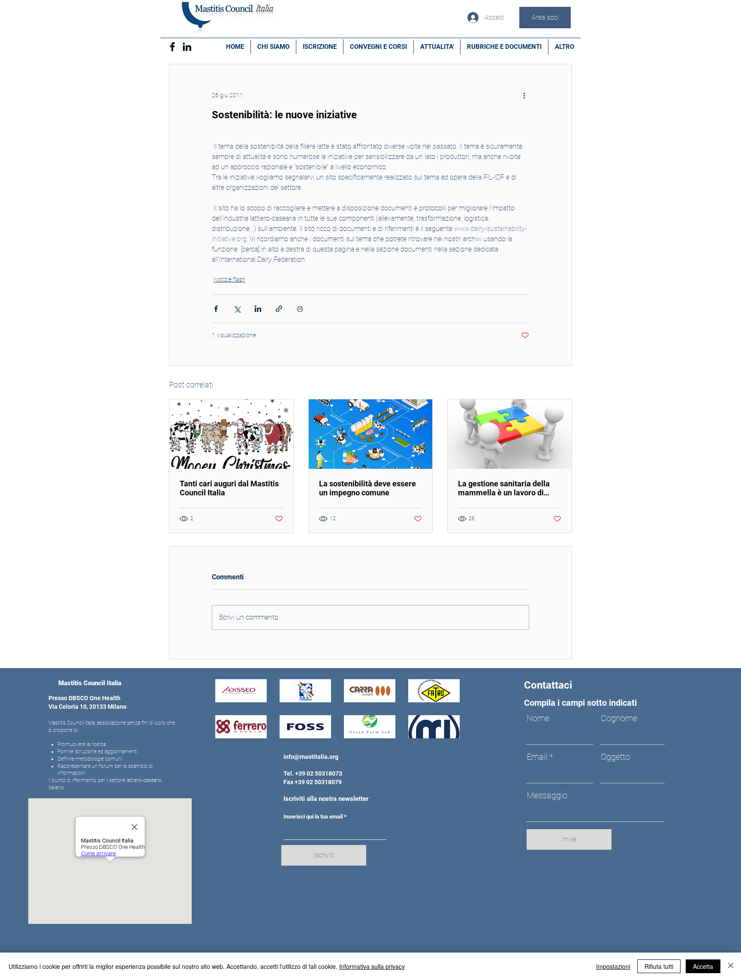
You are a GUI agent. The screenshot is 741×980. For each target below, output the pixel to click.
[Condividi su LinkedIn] (258, 309)
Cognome (619, 718)
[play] (441, 730)
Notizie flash (229, 279)
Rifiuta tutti (659, 966)
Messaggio (547, 795)
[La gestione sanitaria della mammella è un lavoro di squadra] (510, 434)
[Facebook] (172, 47)
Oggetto (615, 756)
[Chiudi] (731, 966)
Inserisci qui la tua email (313, 816)
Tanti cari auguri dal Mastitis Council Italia (229, 488)
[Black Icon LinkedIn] (187, 47)
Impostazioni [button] (613, 966)
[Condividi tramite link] (279, 309)
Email (537, 756)
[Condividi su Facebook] (216, 309)
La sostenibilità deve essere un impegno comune (367, 488)
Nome (538, 718)
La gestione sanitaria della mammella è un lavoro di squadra (504, 488)
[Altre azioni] (524, 95)
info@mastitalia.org (310, 756)
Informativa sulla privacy (372, 966)
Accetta (703, 966)
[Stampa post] (300, 309)
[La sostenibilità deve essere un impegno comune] (371, 434)
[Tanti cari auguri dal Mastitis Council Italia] (231, 434)
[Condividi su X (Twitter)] (237, 309)
